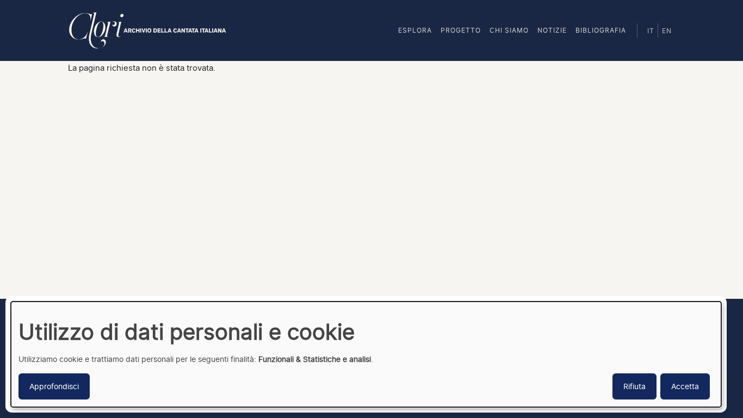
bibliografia (600, 30)
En (667, 31)
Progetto (461, 30)
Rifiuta (634, 386)
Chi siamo (509, 30)
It (650, 31)
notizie (552, 30)
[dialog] (366, 354)
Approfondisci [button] (54, 386)
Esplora (415, 30)
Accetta (685, 386)
